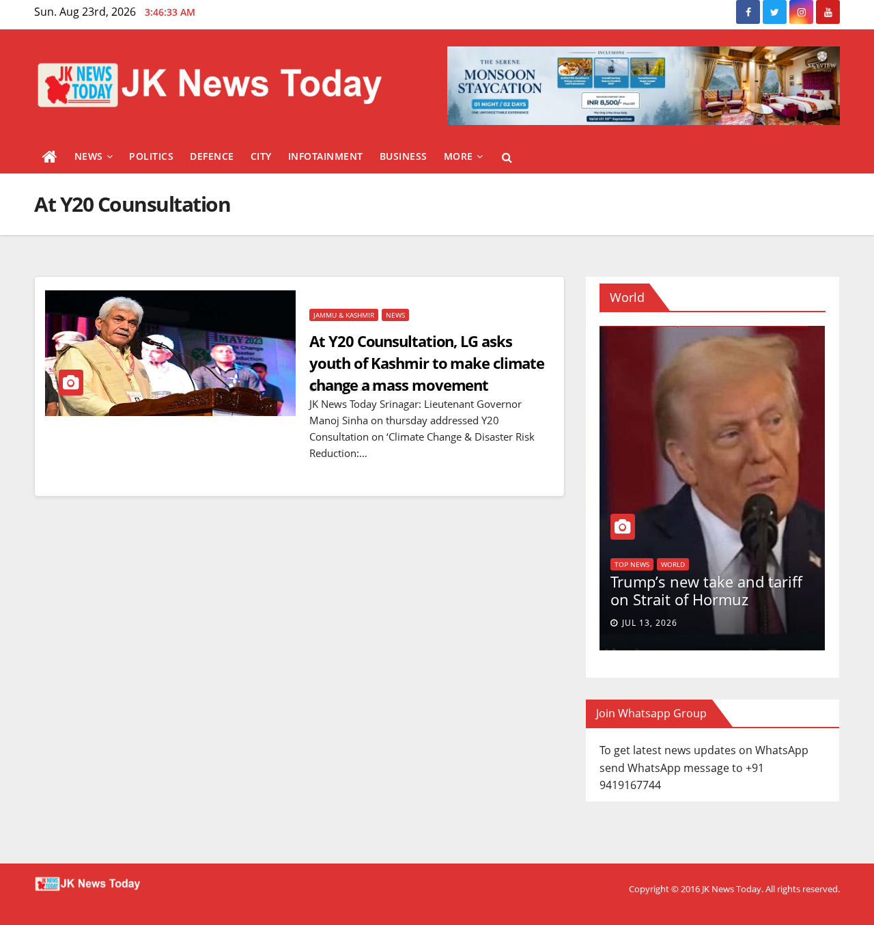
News (88, 156)
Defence (212, 156)
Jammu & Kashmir (343, 315)
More (458, 156)
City (261, 156)
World (600, 549)
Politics (151, 156)
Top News (765, 564)
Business (403, 156)
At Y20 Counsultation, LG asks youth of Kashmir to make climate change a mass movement (426, 363)
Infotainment (325, 156)
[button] (507, 157)
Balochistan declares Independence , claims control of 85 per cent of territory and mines (602, 592)
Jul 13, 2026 (783, 623)
